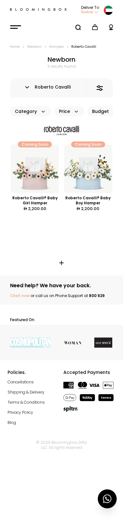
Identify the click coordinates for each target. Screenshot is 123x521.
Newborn (34, 46)
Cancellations (21, 382)
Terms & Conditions (26, 402)
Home (15, 46)
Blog (12, 422)
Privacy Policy (20, 412)
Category (26, 111)
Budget (100, 111)
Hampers (56, 46)
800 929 (97, 295)
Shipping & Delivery (26, 392)
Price (64, 111)
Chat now (20, 295)
